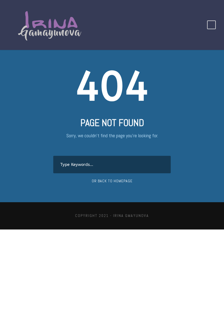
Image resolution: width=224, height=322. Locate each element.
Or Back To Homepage (112, 180)
